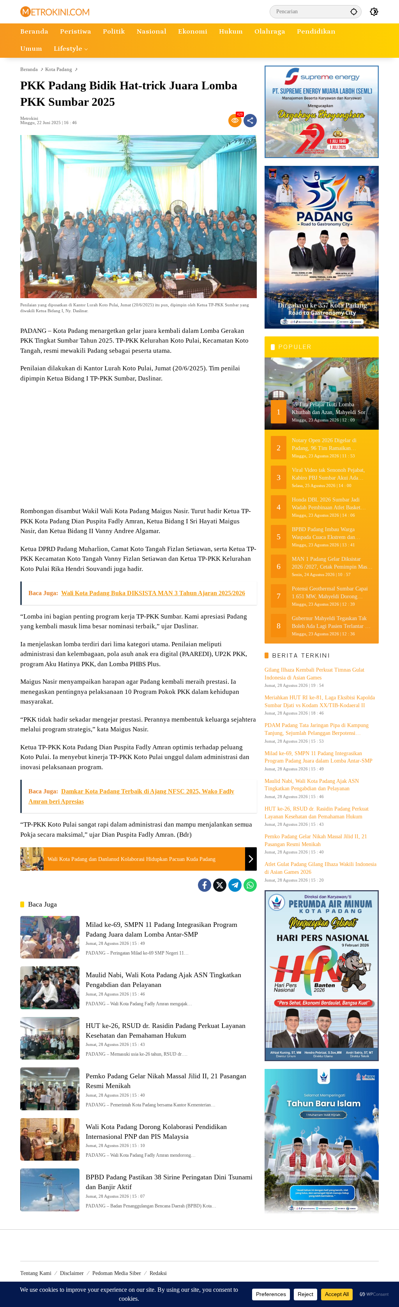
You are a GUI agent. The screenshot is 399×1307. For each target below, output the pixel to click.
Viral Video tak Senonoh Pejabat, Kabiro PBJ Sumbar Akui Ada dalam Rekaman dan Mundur (328, 474)
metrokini (29, 118)
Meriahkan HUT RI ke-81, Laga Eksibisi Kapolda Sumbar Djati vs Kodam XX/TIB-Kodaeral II (320, 701)
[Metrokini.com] (54, 11)
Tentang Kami (35, 1273)
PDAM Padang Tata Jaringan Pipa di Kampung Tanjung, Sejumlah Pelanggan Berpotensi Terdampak (317, 729)
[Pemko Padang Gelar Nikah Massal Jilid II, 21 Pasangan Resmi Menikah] (49, 1088)
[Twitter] (219, 885)
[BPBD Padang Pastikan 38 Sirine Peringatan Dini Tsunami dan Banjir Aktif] (49, 1189)
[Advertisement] (138, 445)
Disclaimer (72, 1273)
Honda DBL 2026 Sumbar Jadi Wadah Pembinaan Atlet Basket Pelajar (326, 504)
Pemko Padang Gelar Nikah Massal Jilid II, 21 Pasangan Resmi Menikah (316, 840)
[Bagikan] (250, 120)
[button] (354, 11)
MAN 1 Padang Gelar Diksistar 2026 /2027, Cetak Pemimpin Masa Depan (330, 563)
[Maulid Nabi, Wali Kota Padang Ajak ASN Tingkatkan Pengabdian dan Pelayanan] (49, 987)
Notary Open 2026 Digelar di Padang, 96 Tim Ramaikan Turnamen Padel (324, 444)
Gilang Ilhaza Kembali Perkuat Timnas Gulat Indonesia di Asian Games (314, 674)
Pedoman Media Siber (116, 1273)
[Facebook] (204, 885)
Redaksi (158, 1273)
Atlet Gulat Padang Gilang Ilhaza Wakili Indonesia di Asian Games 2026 (320, 868)
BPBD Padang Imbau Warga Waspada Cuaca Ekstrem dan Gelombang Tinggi (323, 533)
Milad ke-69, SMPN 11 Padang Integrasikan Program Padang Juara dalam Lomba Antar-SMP (319, 757)
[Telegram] (235, 885)
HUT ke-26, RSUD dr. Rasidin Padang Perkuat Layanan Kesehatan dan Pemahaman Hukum (317, 813)
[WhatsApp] (250, 885)
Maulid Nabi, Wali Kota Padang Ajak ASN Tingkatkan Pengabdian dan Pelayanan (312, 785)
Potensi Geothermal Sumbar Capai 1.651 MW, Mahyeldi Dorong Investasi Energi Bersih (330, 593)
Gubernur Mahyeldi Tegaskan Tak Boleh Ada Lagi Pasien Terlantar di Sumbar (330, 622)
